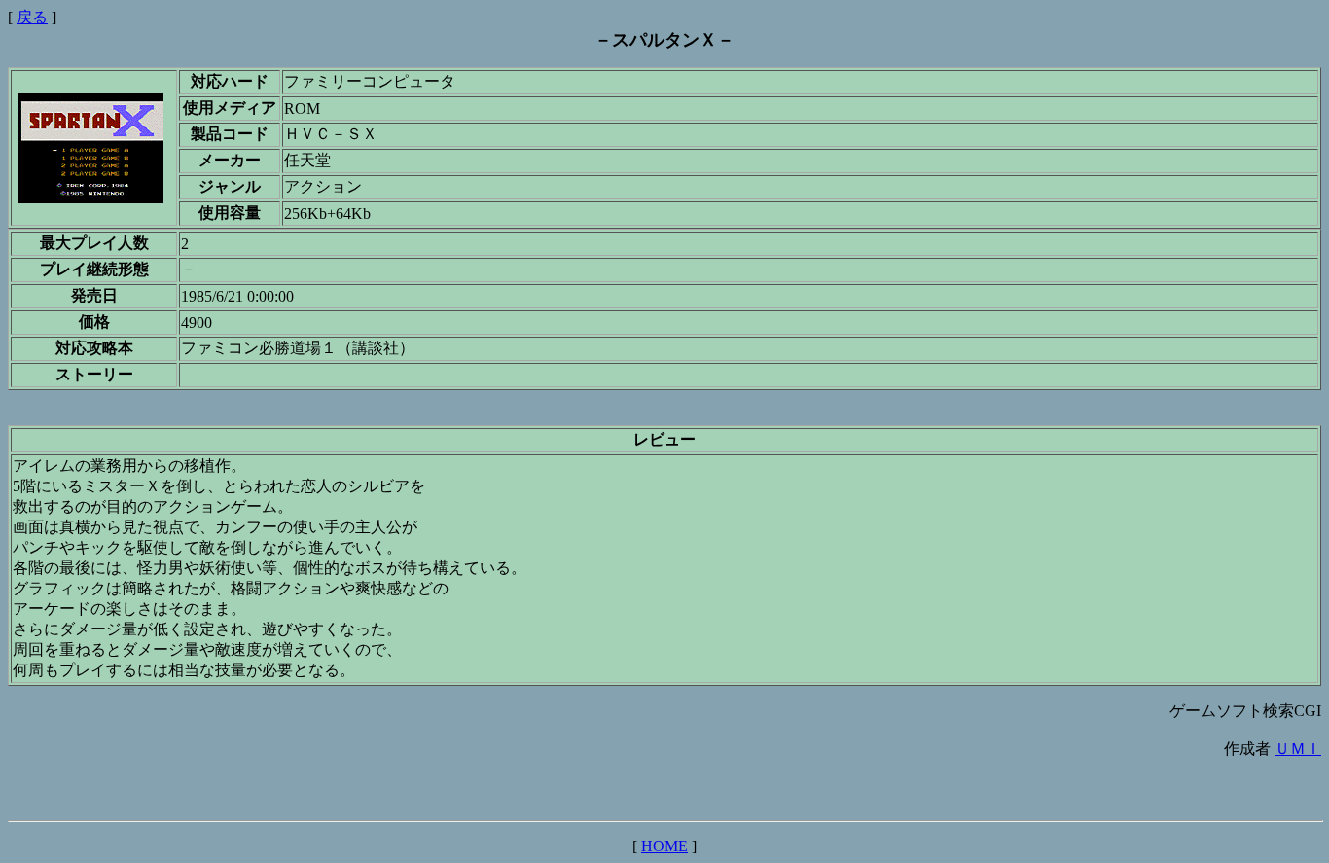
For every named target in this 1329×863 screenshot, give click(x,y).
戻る (32, 17)
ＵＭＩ (1298, 748)
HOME (664, 846)
